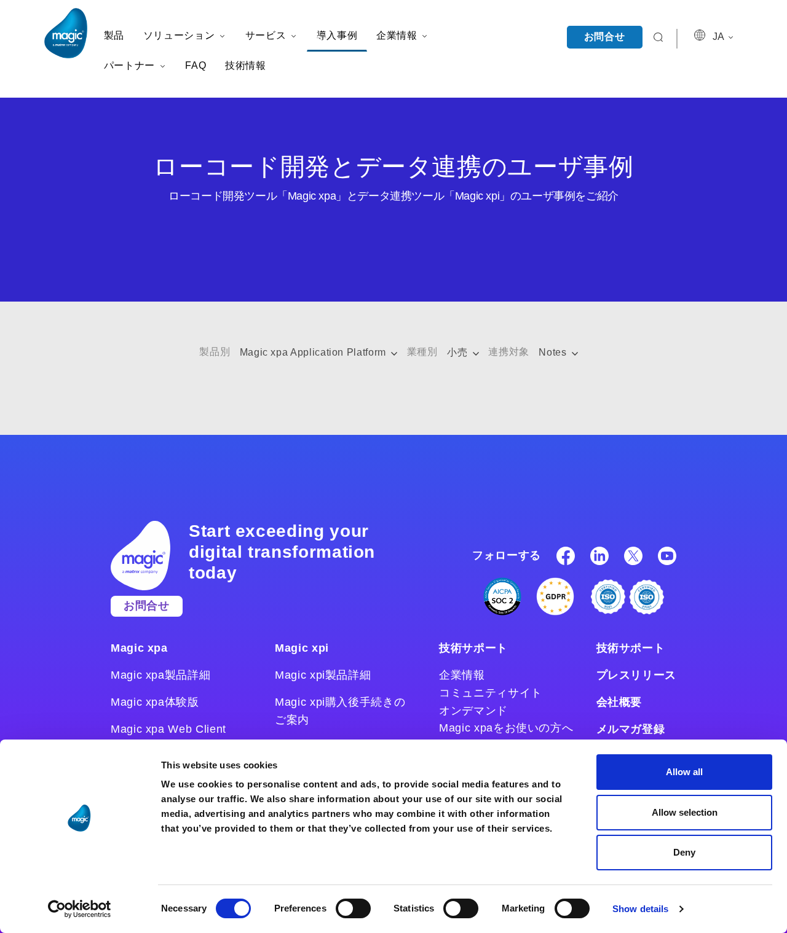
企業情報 (462, 675)
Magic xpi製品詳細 (323, 675)
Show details (640, 909)
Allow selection (685, 812)
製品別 (214, 351)
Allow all (684, 772)
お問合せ (604, 36)
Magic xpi (302, 648)
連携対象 (508, 351)
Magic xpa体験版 (155, 702)
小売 (458, 352)
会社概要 (619, 702)
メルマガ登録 (630, 729)
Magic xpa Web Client (168, 729)
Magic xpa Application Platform (314, 352)
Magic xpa (139, 648)
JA (719, 36)
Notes (554, 352)
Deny (684, 852)
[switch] (353, 908)
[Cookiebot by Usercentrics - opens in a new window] (79, 909)
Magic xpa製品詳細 (160, 675)
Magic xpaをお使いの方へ (506, 728)
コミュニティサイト (490, 693)
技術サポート (473, 648)
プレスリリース (636, 675)
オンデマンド (473, 711)
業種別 (422, 351)
